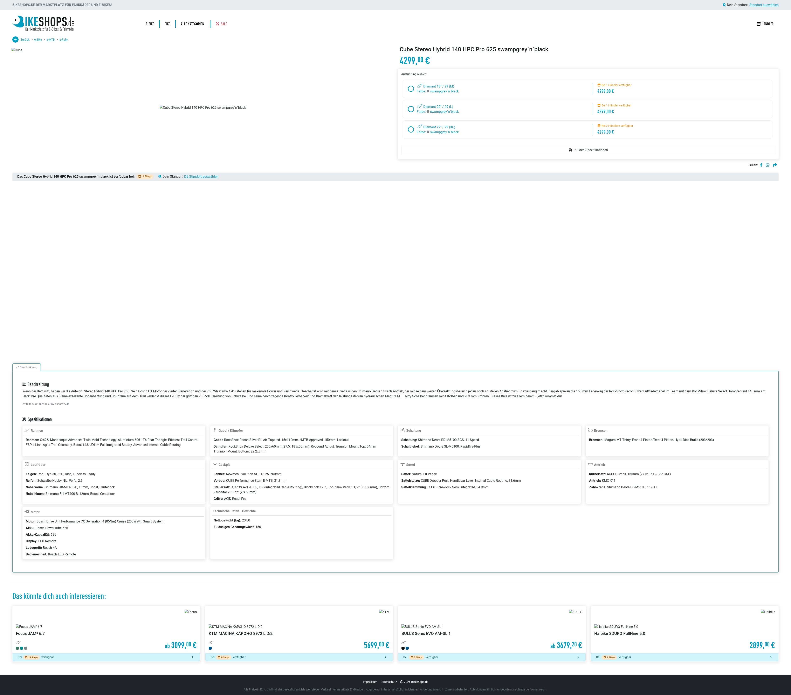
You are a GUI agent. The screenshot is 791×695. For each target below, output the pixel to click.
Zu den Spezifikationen (591, 150)
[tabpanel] (395, 477)
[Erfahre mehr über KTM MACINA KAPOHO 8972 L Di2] (299, 629)
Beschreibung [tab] (28, 367)
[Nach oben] (780, 684)
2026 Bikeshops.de (416, 681)
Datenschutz (389, 681)
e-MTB (51, 39)
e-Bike (38, 39)
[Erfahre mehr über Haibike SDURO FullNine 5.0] (684, 629)
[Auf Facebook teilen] (761, 165)
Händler (768, 24)
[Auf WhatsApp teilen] (767, 165)
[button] (193, 24)
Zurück (25, 39)
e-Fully (64, 39)
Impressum (370, 681)
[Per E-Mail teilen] (775, 165)
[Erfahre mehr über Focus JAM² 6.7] (106, 629)
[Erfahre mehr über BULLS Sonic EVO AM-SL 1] (492, 629)
